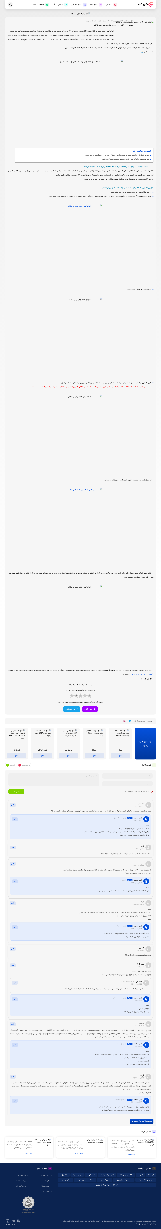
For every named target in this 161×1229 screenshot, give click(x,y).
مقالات (41, 4)
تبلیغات (47, 1180)
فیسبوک (7, 1224)
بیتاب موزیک (77, 1175)
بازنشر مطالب (21, 1180)
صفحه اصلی (45, 1175)
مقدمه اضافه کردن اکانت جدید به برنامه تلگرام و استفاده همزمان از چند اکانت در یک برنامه (117, 155)
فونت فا (151, 1175)
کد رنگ (140, 1175)
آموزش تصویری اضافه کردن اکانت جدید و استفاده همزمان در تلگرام (125, 159)
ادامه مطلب (131, 1154)
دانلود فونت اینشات (107, 1175)
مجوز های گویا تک (28, 1204)
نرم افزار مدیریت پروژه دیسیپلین (107, 1185)
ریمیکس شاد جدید (145, 1180)
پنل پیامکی (65, 1180)
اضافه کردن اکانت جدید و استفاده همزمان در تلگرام (113, 25)
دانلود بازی (93, 4)
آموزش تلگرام (102, 21)
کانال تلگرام (88, 709)
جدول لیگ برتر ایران (123, 1180)
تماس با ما (46, 1191)
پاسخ (12, 805)
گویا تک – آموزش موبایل (145, 4)
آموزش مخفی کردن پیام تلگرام (142, 674)
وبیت (138, 1224)
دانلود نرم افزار (76, 4)
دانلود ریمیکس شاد (126, 1175)
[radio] (89, 695)
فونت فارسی (91, 1175)
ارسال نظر (16, 791)
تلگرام (13, 1224)
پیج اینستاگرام (70, 709)
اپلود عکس (104, 1180)
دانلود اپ (109, 4)
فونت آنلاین (21, 1175)
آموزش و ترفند (57, 4)
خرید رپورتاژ (45, 1186)
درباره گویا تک (21, 1186)
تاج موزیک (63, 1175)
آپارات (18, 1224)
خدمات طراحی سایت (85, 1180)
